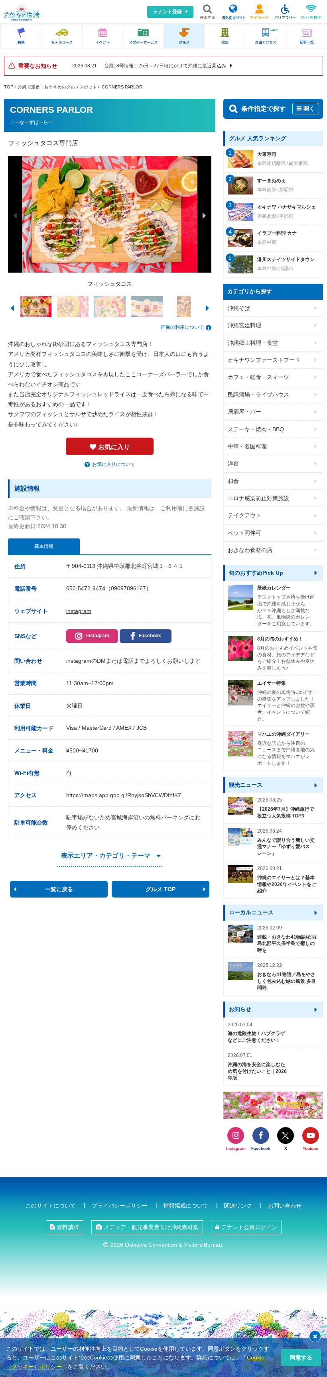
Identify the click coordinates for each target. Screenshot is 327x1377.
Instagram (97, 635)
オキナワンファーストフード (264, 360)
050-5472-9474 (85, 588)
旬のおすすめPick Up (256, 573)
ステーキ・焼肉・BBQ (256, 429)
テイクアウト (244, 515)
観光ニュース (245, 785)
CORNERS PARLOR (122, 86)
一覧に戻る (59, 889)
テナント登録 (167, 11)
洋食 (233, 463)
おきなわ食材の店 (250, 550)
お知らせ (240, 1009)
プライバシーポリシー (120, 1205)
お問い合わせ (284, 1205)
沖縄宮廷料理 (244, 325)
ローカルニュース (251, 912)
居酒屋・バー (244, 412)
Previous (15, 216)
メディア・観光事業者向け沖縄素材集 (151, 1227)
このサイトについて (51, 1205)
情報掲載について (186, 1205)
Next (204, 216)
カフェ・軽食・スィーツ (258, 377)
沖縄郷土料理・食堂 (253, 343)
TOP (8, 86)
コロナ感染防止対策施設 (258, 498)
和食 (233, 481)
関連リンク (238, 1205)
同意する (301, 1357)
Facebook (150, 635)
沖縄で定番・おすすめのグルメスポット (57, 86)
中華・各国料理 (247, 446)
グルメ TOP (160, 889)
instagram (78, 611)
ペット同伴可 (244, 533)
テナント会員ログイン (249, 1227)
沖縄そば (239, 308)
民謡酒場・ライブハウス (258, 394)
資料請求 (68, 1227)
